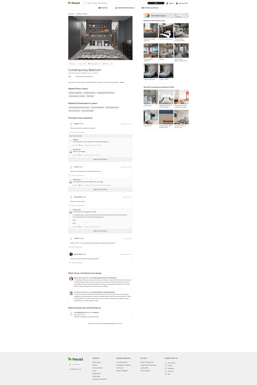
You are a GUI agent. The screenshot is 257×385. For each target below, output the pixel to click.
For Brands (119, 368)
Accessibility (144, 368)
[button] (70, 132)
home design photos (109, 323)
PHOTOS (104, 8)
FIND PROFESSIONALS (125, 8)
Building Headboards (75, 93)
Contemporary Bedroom (148, 60)
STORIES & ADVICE (151, 8)
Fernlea (162, 59)
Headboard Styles (89, 93)
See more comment (75, 136)
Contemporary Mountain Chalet (179, 39)
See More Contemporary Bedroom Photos (159, 87)
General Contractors (112, 107)
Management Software (123, 365)
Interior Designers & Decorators (79, 107)
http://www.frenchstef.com (84, 76)
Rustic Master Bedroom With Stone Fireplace (181, 60)
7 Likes (73, 205)
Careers (94, 365)
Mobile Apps (96, 376)
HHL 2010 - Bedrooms (166, 39)
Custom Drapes (164, 79)
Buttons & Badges (122, 371)
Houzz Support (145, 371)
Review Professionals (147, 362)
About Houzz (96, 362)
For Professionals (121, 362)
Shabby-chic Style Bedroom (149, 39)
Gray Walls (90, 96)
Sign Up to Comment (100, 159)
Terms (94, 371)
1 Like (72, 132)
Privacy (94, 368)
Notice (100, 368)
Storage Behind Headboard (105, 93)
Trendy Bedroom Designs (77, 96)
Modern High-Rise (149, 79)
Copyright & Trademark (99, 379)
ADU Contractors (74, 111)
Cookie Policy (96, 373)
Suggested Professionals (148, 365)
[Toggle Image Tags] (112, 64)
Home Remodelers (88, 111)
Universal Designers (97, 107)
